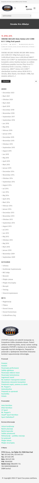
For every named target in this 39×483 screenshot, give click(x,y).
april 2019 (6, 106)
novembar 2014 (8, 175)
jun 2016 (6, 124)
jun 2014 (6, 192)
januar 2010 (7, 250)
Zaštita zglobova (7, 370)
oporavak (31, 46)
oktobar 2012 (8, 240)
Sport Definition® (7, 417)
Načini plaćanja (7, 429)
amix (29, 44)
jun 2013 (6, 233)
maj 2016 (6, 127)
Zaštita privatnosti (8, 433)
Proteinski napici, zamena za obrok (14, 384)
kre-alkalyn (8, 46)
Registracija (7, 302)
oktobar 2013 (8, 219)
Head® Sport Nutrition (9, 415)
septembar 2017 (9, 117)
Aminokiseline (6, 389)
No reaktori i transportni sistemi (13, 380)
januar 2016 (7, 134)
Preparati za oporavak (9, 391)
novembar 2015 (8, 141)
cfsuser (5, 44)
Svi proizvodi (6, 438)
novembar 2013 (8, 216)
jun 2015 (6, 154)
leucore (19, 46)
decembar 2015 (8, 137)
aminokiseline (24, 44)
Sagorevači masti (7, 377)
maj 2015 (6, 158)
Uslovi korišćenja (7, 426)
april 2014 (6, 199)
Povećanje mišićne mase (10, 373)
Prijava (5, 305)
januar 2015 (7, 168)
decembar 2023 (8, 93)
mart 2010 (6, 247)
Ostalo (3, 396)
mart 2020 (6, 103)
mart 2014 (6, 202)
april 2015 (6, 161)
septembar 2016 (9, 120)
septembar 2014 (9, 182)
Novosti (14, 44)
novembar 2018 (8, 113)
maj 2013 (6, 237)
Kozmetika (5, 394)
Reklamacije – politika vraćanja (13, 436)
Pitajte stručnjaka (8, 443)
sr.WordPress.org (9, 315)
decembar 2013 (8, 213)
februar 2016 (7, 130)
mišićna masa (24, 46)
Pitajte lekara (6, 441)
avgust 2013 (7, 226)
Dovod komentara (9, 312)
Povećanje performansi (10, 368)
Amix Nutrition (6, 405)
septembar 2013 (9, 223)
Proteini (4, 363)
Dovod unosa (8, 309)
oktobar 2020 (8, 100)
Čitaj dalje (6, 81)
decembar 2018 (8, 110)
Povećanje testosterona (10, 375)
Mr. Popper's (6, 387)
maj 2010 (6, 243)
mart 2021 (6, 96)
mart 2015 (6, 165)
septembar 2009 (9, 257)
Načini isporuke (7, 431)
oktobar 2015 (8, 144)
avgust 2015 (7, 151)
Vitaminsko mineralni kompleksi (13, 382)
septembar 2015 (9, 147)
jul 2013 (5, 230)
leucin (14, 46)
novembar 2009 (9, 254)
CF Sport (4, 410)
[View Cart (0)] (26, 7)
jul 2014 (6, 189)
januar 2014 (7, 209)
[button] (34, 8)
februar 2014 (7, 206)
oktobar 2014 (8, 178)
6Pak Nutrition (6, 408)
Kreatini (4, 366)
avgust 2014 (7, 185)
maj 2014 (6, 195)
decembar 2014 (8, 171)
